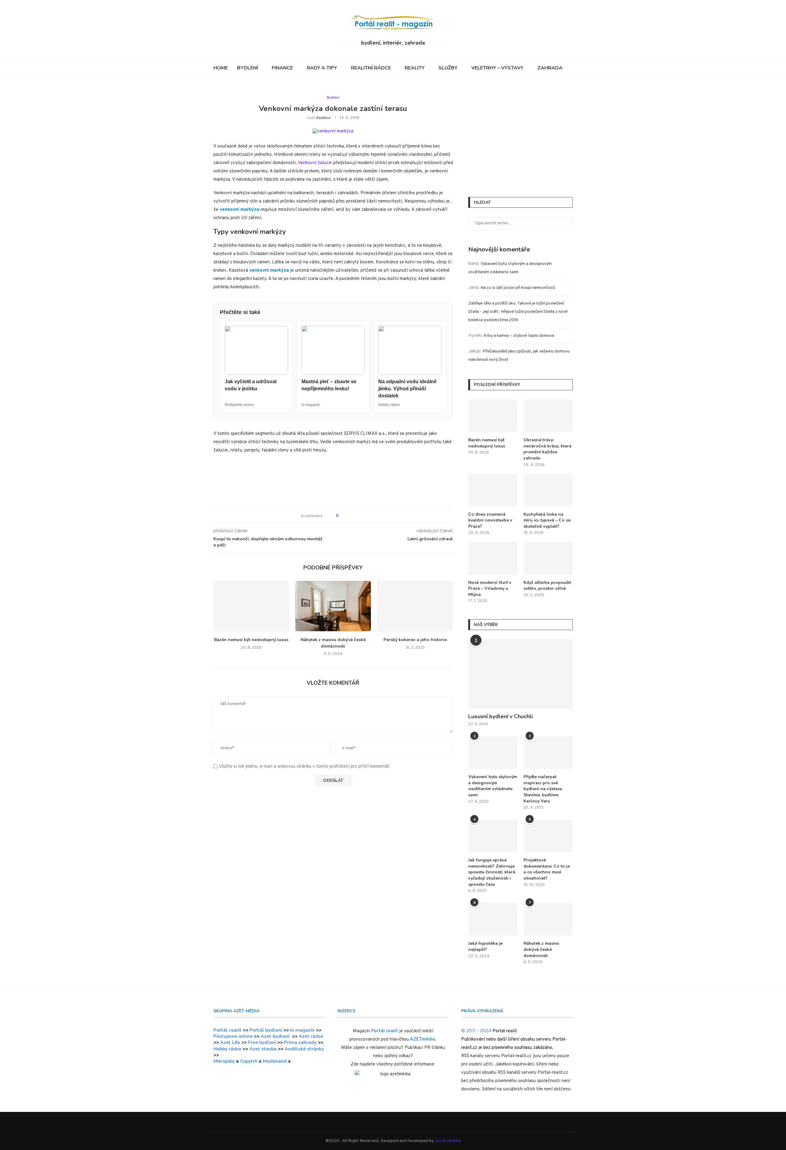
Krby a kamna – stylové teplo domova (519, 335)
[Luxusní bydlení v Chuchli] (520, 674)
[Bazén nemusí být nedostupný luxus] (251, 606)
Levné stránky (447, 1141)
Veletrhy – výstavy (497, 68)
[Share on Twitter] (354, 516)
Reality (415, 68)
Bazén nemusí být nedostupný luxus (251, 640)
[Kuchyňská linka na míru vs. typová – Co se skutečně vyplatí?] (548, 490)
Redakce (323, 118)
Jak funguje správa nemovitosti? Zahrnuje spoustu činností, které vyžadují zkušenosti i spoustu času (491, 872)
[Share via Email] (366, 516)
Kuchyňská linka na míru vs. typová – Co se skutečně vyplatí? (546, 520)
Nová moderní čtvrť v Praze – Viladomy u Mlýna (489, 588)
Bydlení (247, 68)
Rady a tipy (322, 68)
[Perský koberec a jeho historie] (415, 606)
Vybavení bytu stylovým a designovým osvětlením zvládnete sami (492, 786)
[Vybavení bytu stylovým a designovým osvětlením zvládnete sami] (492, 752)
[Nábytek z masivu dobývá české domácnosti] (333, 606)
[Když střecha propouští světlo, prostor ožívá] (548, 558)
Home (220, 68)
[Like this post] (341, 516)
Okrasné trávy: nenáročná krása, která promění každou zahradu (547, 449)
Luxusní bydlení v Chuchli (500, 716)
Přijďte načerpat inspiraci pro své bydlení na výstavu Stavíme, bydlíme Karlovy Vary (542, 789)
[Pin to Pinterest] (360, 516)
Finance (282, 68)
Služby (447, 68)
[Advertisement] (333, 484)
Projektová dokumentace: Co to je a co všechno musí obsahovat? (546, 869)
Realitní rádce (371, 68)
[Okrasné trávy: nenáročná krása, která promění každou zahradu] (548, 416)
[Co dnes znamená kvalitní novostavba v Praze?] (492, 490)
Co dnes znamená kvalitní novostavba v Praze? (490, 520)
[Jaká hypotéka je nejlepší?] (492, 919)
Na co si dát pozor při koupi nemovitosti (518, 287)
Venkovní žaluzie (315, 163)
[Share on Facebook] (348, 516)
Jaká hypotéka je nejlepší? (485, 946)
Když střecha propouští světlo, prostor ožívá (547, 586)
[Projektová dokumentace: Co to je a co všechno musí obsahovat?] (548, 836)
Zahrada (549, 68)
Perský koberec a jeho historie (415, 640)
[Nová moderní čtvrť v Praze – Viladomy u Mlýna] (492, 558)
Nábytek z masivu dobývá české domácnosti (333, 643)
